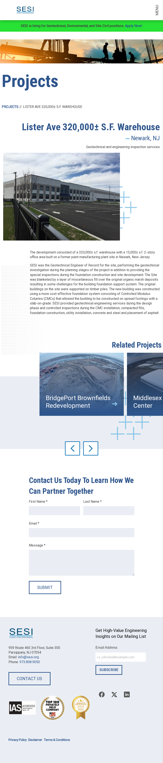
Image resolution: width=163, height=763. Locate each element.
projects (10, 107)
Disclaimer (35, 740)
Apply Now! (133, 26)
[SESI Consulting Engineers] (22, 10)
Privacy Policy (17, 740)
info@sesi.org (28, 657)
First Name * (38, 502)
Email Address (106, 647)
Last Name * (92, 502)
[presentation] (72, 448)
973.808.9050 (30, 662)
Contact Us (29, 678)
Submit (45, 587)
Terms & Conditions (57, 740)
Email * (34, 523)
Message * (37, 545)
